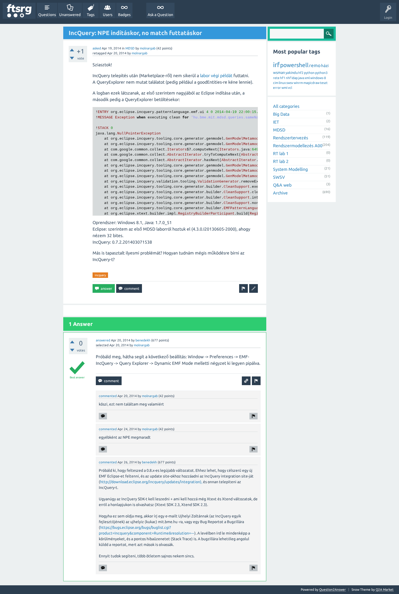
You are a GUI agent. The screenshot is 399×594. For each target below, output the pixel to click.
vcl (290, 87)
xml (307, 78)
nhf (288, 78)
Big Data (281, 114)
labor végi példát (216, 75)
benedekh (142, 340)
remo (315, 65)
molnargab (148, 48)
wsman (279, 72)
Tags (90, 14)
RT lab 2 (281, 161)
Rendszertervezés (290, 137)
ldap (295, 78)
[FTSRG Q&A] (19, 11)
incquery (100, 275)
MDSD (130, 48)
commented (108, 396)
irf (276, 64)
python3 (321, 72)
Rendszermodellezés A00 (297, 145)
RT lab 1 (281, 153)
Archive (280, 192)
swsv (289, 82)
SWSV (279, 177)
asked (97, 48)
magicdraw (311, 82)
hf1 (282, 78)
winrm (298, 82)
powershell (294, 65)
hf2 (300, 72)
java (301, 78)
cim (275, 82)
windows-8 (318, 78)
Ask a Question (160, 14)
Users (107, 14)
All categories (286, 106)
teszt (324, 82)
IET (276, 122)
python (309, 72)
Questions (47, 14)
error (277, 87)
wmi (284, 87)
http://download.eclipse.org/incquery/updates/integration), (151, 482)
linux (282, 82)
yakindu (292, 72)
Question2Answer (332, 589)
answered (103, 340)
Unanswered (70, 14)
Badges (124, 14)
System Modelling (290, 169)
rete (276, 78)
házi (325, 65)
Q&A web (282, 185)
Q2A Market (385, 589)
